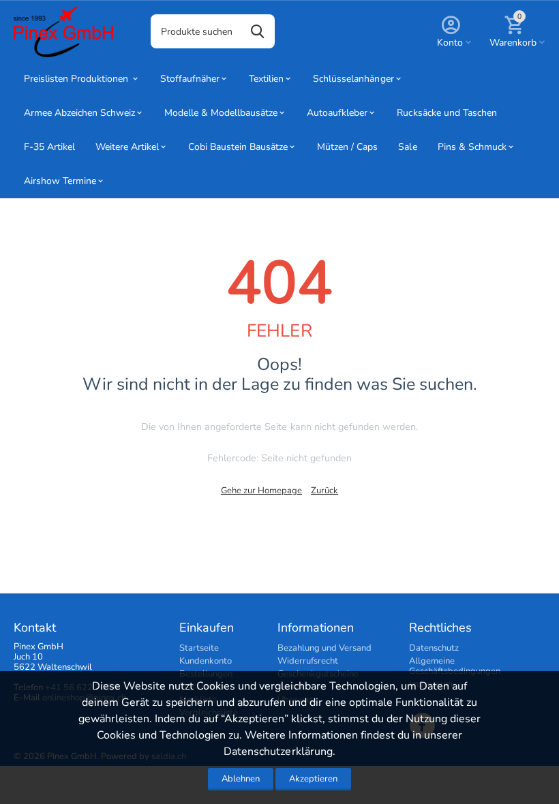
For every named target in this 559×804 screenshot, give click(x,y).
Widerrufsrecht (307, 661)
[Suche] (257, 31)
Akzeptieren (313, 779)
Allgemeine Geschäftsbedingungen (454, 666)
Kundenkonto (205, 661)
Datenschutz (434, 648)
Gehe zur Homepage (261, 490)
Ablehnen (241, 779)
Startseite (199, 648)
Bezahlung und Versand (324, 648)
